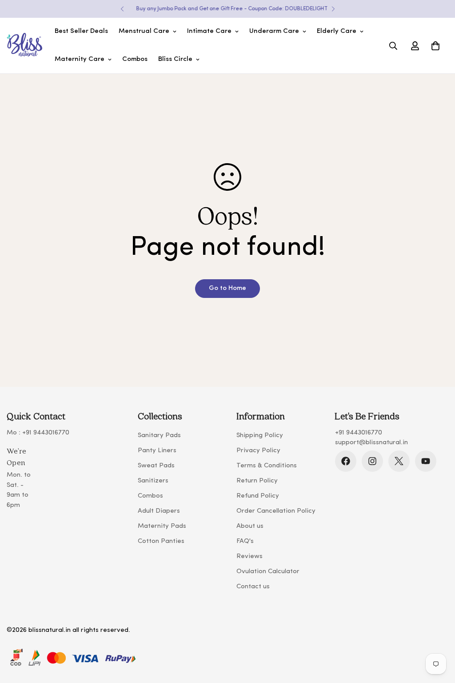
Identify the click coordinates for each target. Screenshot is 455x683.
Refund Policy (257, 496)
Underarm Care (274, 31)
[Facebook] (345, 461)
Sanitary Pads (159, 435)
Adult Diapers (159, 511)
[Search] (393, 46)
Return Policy (257, 481)
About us (249, 526)
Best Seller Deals (81, 31)
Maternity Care (79, 59)
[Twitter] (399, 461)
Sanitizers (153, 481)
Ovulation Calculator (267, 571)
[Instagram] (372, 461)
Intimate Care (209, 31)
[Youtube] (425, 461)
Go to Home (227, 288)
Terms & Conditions (266, 465)
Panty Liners (157, 450)
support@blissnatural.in (371, 442)
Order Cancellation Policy (275, 511)
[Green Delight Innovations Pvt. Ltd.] (24, 45)
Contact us (253, 586)
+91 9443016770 (45, 433)
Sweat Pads (156, 465)
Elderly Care (336, 31)
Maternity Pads (162, 526)
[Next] (333, 9)
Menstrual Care (144, 31)
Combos (135, 59)
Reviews (249, 556)
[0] (435, 46)
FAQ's (245, 541)
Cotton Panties (161, 541)
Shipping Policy (259, 435)
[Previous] (122, 9)
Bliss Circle (175, 59)
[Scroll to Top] (437, 634)
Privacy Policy (258, 450)
